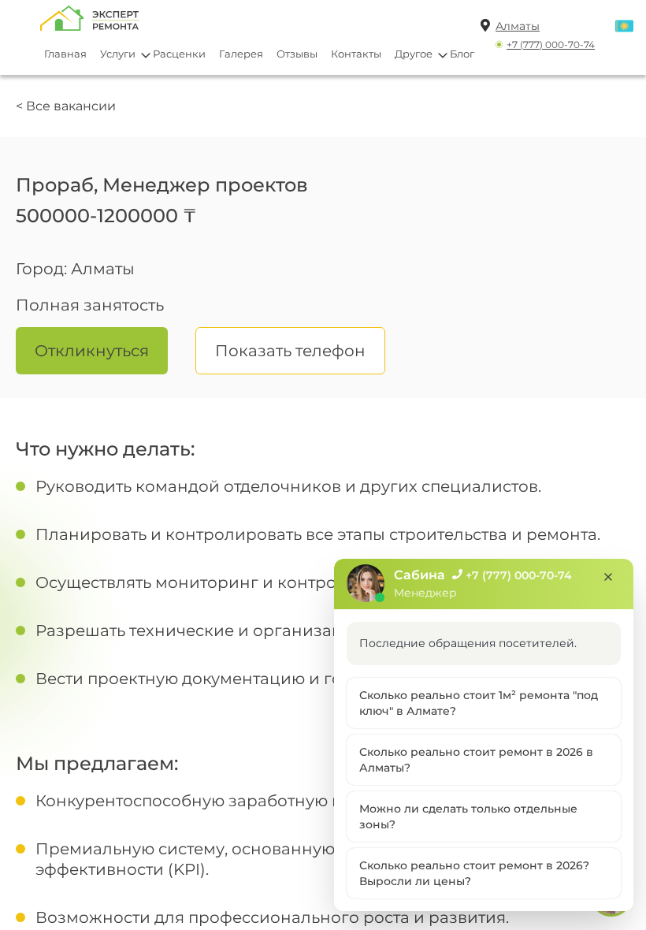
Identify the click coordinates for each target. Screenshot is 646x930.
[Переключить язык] (624, 27)
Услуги (118, 53)
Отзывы (297, 53)
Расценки (179, 53)
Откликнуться (92, 350)
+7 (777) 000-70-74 (551, 44)
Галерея (241, 53)
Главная (65, 53)
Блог (462, 53)
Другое (414, 53)
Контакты (356, 53)
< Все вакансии (66, 106)
